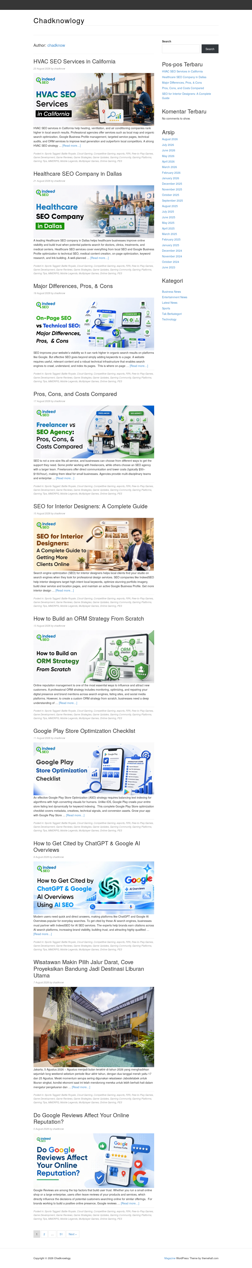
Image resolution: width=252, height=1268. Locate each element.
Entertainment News (174, 297)
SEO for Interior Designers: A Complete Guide (90, 506)
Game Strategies (83, 157)
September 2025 (172, 200)
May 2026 (168, 156)
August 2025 (170, 206)
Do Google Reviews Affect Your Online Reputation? (81, 1118)
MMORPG (53, 161)
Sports (48, 153)
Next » (73, 1234)
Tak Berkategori (172, 314)
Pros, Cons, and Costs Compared (75, 394)
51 (61, 1234)
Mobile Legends (69, 161)
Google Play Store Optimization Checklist (84, 730)
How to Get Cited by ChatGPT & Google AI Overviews (86, 846)
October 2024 (170, 262)
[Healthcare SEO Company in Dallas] (93, 211)
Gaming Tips (40, 161)
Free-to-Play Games (142, 153)
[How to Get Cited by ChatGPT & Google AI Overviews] (93, 887)
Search (166, 41)
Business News (171, 291)
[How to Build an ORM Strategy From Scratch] (93, 656)
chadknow (56, 45)
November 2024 (172, 256)
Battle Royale (68, 153)
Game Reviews (64, 157)
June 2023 (168, 267)
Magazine (169, 1258)
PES (119, 161)
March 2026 (169, 167)
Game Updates (101, 157)
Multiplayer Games (89, 161)
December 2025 (172, 184)
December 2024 (172, 250)
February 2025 (171, 239)
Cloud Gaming (85, 153)
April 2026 (168, 161)
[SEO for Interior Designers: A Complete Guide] (93, 544)
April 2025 (168, 228)
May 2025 (168, 223)
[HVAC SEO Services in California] (93, 99)
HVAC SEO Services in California (74, 61)
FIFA (128, 153)
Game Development (44, 157)
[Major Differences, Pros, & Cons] (93, 323)
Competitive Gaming (105, 153)
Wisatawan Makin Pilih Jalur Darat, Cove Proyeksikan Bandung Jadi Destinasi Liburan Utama (88, 968)
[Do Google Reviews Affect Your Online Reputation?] (93, 1160)
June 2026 (168, 150)
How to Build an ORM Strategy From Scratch (88, 618)
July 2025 (168, 211)
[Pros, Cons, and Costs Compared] (93, 431)
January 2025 (170, 245)
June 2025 (168, 217)
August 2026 (170, 139)
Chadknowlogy (59, 20)
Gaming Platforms (141, 157)
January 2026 (170, 178)
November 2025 (172, 189)
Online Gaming (108, 161)
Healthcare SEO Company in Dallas (77, 173)
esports (121, 153)
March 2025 (169, 234)
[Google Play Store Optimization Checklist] (93, 768)
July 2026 (168, 145)
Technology (169, 319)
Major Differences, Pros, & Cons (73, 286)
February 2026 (171, 173)
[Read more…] (71, 145)
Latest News (169, 302)
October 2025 (170, 195)
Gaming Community (120, 157)
